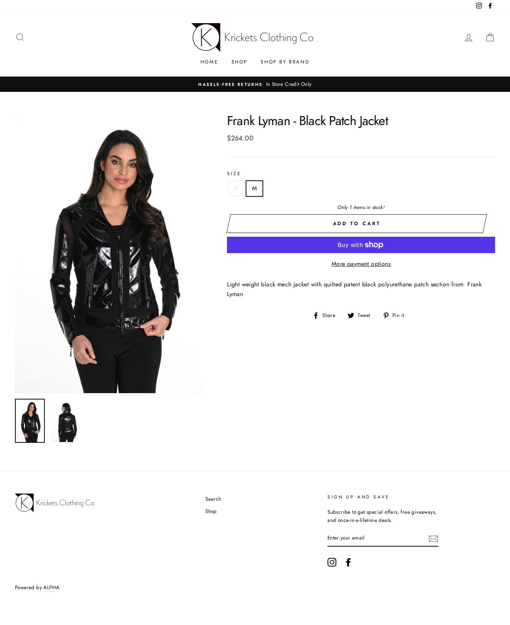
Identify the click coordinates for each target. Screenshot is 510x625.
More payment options (361, 263)
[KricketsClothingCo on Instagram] (331, 562)
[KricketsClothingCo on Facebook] (348, 562)
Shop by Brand (285, 61)
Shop (239, 61)
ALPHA (51, 587)
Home (209, 61)
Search (213, 499)
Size (234, 173)
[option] (255, 84)
